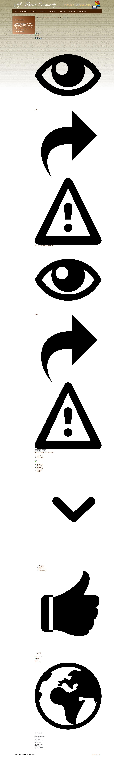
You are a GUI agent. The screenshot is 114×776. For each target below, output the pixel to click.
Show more (43, 749)
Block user (40, 457)
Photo (39, 466)
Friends (40, 464)
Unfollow (39, 456)
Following (42, 570)
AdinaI (36, 660)
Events (39, 470)
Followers (42, 569)
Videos (39, 467)
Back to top (95, 754)
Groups (40, 469)
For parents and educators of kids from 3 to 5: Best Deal (23, 24)
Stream (36, 656)
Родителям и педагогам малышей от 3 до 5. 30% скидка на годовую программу (23, 27)
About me (40, 656)
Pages (41, 566)
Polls (41, 567)
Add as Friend (39, 245)
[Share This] (68, 177)
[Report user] (68, 244)
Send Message (49, 245)
